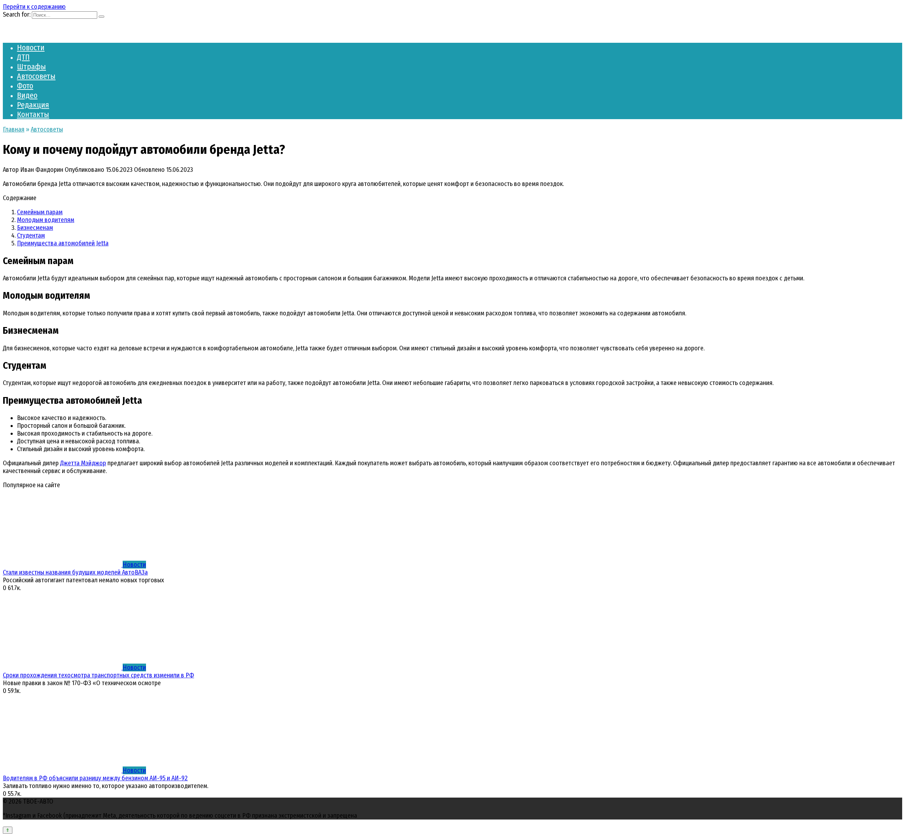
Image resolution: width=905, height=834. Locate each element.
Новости (31, 47)
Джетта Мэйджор (83, 463)
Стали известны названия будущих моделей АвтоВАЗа (75, 572)
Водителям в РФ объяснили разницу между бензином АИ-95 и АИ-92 (95, 778)
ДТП (23, 57)
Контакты (33, 114)
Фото (25, 86)
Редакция (33, 105)
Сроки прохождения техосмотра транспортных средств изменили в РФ (98, 675)
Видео (27, 95)
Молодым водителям (45, 220)
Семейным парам (40, 212)
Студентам (31, 235)
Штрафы (31, 66)
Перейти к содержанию (34, 7)
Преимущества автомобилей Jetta (63, 243)
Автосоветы (36, 76)
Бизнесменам (35, 228)
